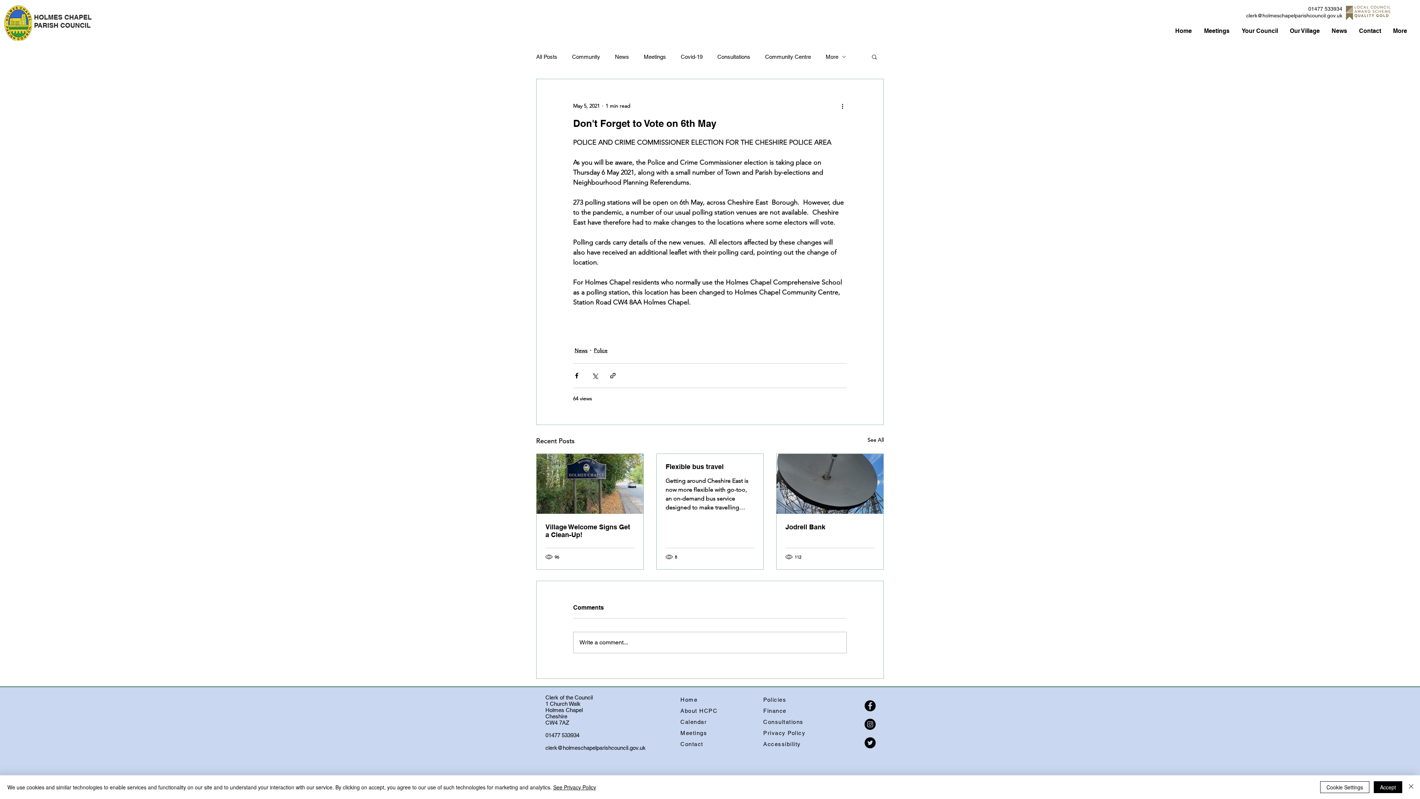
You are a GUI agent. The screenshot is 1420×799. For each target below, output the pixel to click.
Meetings (655, 57)
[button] (874, 57)
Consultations (733, 57)
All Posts (546, 57)
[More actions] (842, 105)
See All (876, 439)
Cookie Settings (1344, 787)
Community (586, 57)
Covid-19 (692, 57)
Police (601, 350)
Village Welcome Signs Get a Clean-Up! (587, 531)
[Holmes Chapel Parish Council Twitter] (870, 742)
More (832, 57)
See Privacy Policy (574, 787)
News (622, 57)
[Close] (1411, 787)
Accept (1388, 787)
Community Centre (788, 57)
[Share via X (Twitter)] (594, 375)
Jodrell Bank (805, 527)
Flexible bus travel (695, 467)
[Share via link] (612, 375)
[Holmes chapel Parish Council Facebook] (870, 705)
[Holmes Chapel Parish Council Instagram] (870, 724)
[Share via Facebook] (576, 375)
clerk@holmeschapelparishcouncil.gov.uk (1294, 15)
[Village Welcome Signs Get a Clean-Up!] (590, 484)
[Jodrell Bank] (830, 484)
